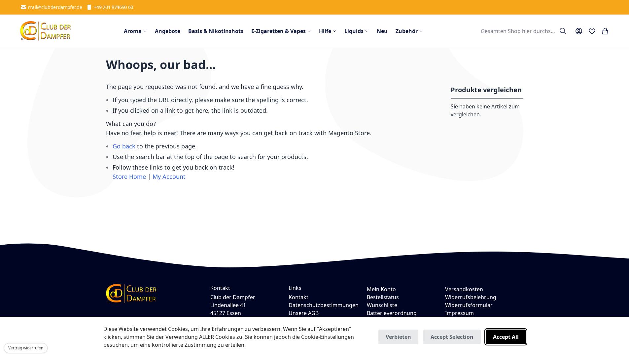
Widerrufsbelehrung (470, 297)
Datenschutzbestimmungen (324, 305)
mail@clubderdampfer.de (55, 7)
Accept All (506, 336)
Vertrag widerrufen (25, 348)
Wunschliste (382, 305)
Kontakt (298, 297)
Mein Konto (381, 289)
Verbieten (398, 336)
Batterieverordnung (392, 313)
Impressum (459, 313)
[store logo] (45, 31)
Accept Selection (452, 336)
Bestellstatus (383, 297)
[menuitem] (135, 31)
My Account (169, 176)
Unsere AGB (304, 313)
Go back (124, 146)
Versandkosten (464, 289)
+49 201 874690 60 (113, 7)
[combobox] (523, 31)
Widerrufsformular (469, 305)
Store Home (129, 176)
